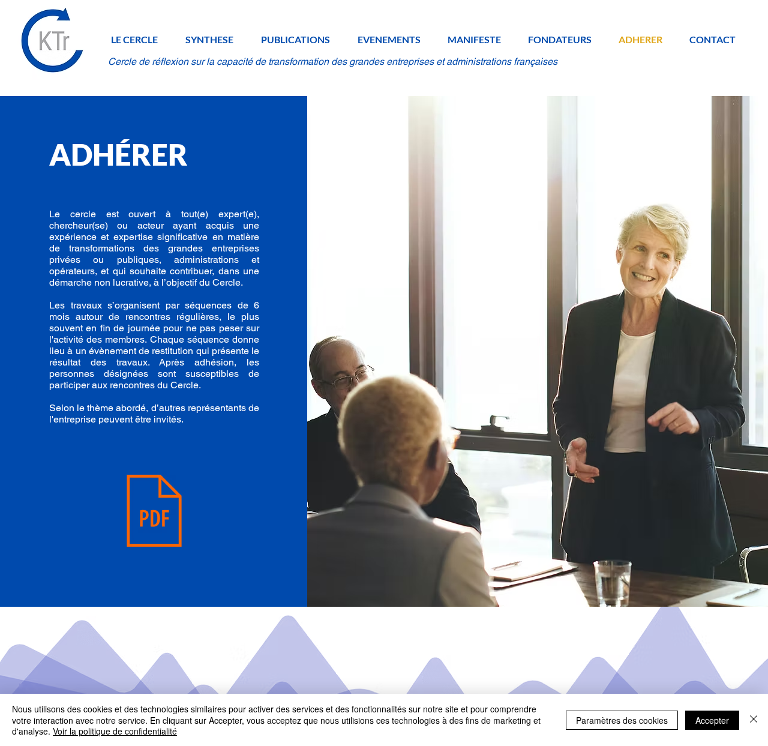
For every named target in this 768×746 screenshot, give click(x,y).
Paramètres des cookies (622, 720)
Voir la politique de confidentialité (115, 731)
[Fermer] (753, 719)
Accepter (712, 720)
